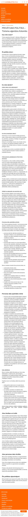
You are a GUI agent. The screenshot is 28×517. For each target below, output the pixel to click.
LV (22, 2)
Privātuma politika (5, 21)
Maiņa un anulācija (6, 19)
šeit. (24, 431)
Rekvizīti (3, 10)
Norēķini (3, 15)
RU (24, 2)
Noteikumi (3, 12)
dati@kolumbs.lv (9, 429)
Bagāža (3, 17)
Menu (25, 5)
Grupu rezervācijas (6, 13)
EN (26, 2)
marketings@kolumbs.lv (9, 348)
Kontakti (3, 8)
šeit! (22, 515)
